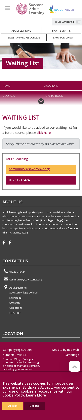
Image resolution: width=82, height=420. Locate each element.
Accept (13, 406)
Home (6, 85)
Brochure (51, 85)
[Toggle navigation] (7, 8)
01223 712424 (17, 271)
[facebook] (5, 243)
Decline (34, 406)
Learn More (36, 395)
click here (44, 132)
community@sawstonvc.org (29, 169)
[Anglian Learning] (61, 9)
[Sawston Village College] (30, 9)
